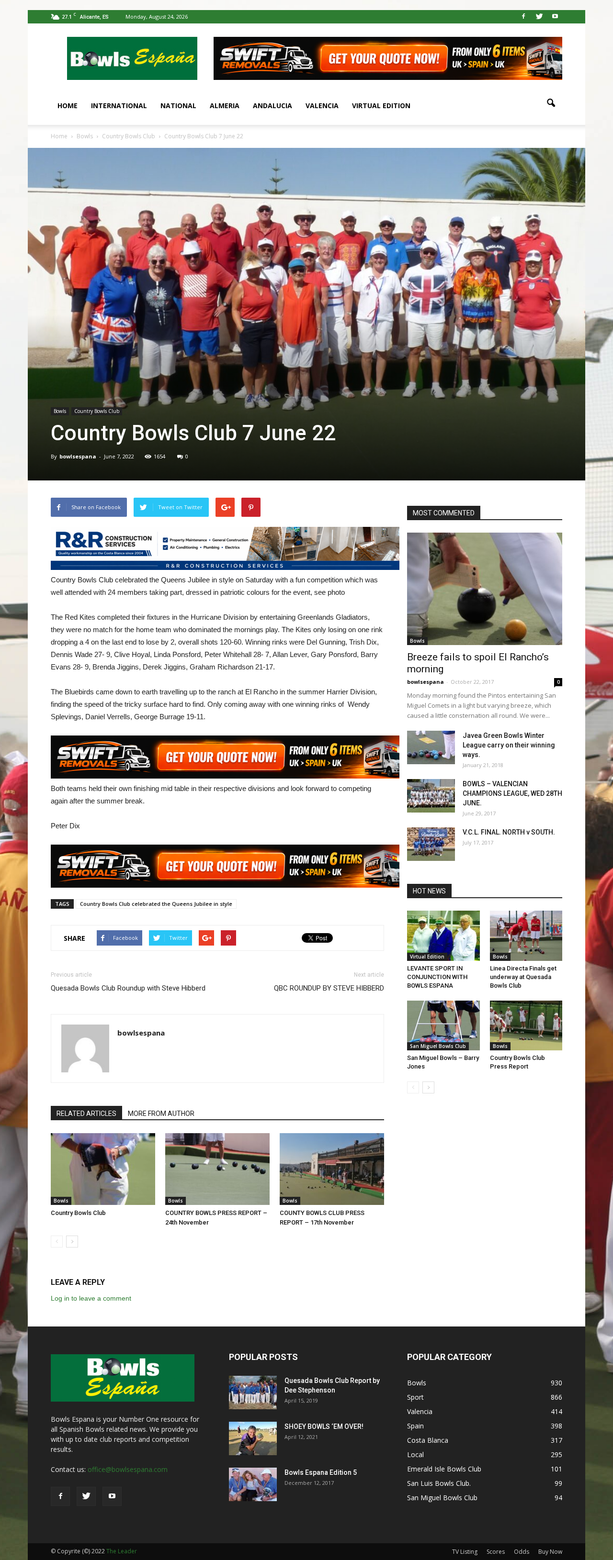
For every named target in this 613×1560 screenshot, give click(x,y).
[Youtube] (555, 16)
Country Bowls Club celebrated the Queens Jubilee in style (156, 903)
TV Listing (464, 1552)
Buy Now (550, 1552)
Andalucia (272, 105)
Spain (415, 1425)
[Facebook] (523, 16)
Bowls (60, 411)
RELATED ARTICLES (86, 1113)
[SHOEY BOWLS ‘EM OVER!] (253, 1438)
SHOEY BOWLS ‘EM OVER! (323, 1426)
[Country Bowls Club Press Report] (526, 1025)
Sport (415, 1397)
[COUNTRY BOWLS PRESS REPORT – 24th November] (217, 1169)
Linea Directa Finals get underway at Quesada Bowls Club (523, 977)
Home (67, 105)
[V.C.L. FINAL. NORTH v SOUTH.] (431, 844)
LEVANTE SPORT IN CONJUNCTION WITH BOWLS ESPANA (437, 977)
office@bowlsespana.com (128, 1469)
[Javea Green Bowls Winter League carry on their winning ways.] (431, 747)
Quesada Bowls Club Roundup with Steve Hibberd (128, 988)
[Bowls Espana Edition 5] (253, 1484)
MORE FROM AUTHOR (161, 1113)
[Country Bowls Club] (103, 1169)
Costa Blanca (427, 1440)
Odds (521, 1552)
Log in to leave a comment (91, 1298)
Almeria (224, 105)
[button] (550, 103)
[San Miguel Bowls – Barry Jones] (443, 1025)
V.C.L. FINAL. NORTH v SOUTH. (509, 832)
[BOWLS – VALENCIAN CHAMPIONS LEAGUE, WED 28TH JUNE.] (431, 796)
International (119, 105)
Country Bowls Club (96, 411)
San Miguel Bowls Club (438, 1046)
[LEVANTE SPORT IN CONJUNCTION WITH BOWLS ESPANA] (443, 935)
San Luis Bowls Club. (440, 1483)
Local (415, 1454)
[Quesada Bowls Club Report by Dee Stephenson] (253, 1392)
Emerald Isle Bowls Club (444, 1468)
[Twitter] (539, 16)
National (178, 105)
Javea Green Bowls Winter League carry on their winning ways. (509, 745)
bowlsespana (77, 456)
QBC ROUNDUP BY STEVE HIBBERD (329, 988)
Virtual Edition (381, 105)
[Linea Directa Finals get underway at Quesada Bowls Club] (526, 935)
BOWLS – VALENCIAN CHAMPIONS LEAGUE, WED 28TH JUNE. (512, 793)
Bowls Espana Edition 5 (320, 1472)
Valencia (322, 105)
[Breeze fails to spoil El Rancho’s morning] (484, 589)
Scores (496, 1552)
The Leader (121, 1551)
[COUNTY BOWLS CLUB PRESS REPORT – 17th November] (332, 1169)
